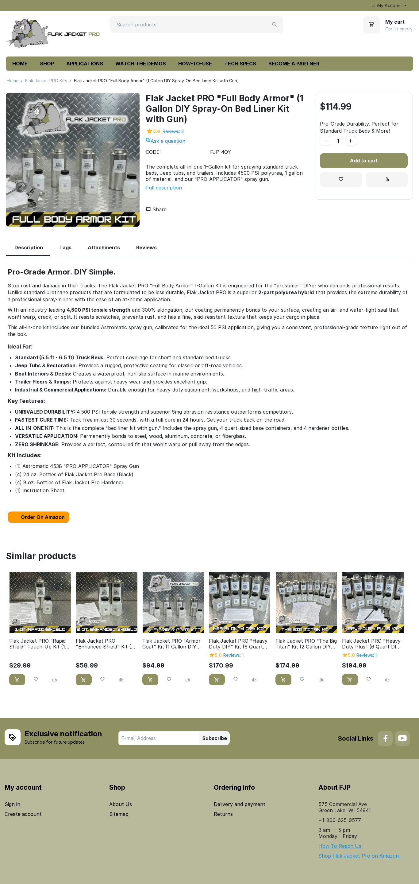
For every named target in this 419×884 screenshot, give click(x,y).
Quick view (40, 625)
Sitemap (119, 814)
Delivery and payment (239, 804)
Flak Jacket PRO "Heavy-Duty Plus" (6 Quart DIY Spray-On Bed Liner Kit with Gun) (372, 644)
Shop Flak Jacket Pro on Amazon (358, 856)
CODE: (153, 152)
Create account (23, 814)
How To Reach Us (339, 846)
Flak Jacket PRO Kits (46, 80)
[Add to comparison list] (387, 179)
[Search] (274, 24)
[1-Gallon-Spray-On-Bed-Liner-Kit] (73, 160)
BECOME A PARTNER (293, 63)
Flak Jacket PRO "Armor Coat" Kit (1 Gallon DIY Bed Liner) (171, 644)
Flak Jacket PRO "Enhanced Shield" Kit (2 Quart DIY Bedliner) (105, 644)
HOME (20, 63)
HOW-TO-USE (195, 63)
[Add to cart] (17, 679)
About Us (120, 804)
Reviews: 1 (233, 655)
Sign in (12, 804)
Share (159, 209)
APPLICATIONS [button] (84, 63)
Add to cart (364, 161)
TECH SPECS (240, 63)
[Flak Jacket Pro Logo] (53, 33)
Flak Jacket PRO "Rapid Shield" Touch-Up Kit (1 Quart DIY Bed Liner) (37, 644)
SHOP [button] (47, 63)
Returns (223, 814)
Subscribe (214, 738)
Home (12, 80)
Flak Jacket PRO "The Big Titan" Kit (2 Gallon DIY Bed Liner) (306, 644)
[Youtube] (402, 738)
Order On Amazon (43, 517)
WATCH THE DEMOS (140, 63)
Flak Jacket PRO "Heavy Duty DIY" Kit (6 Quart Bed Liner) (238, 644)
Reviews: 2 (173, 131)
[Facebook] (385, 738)
